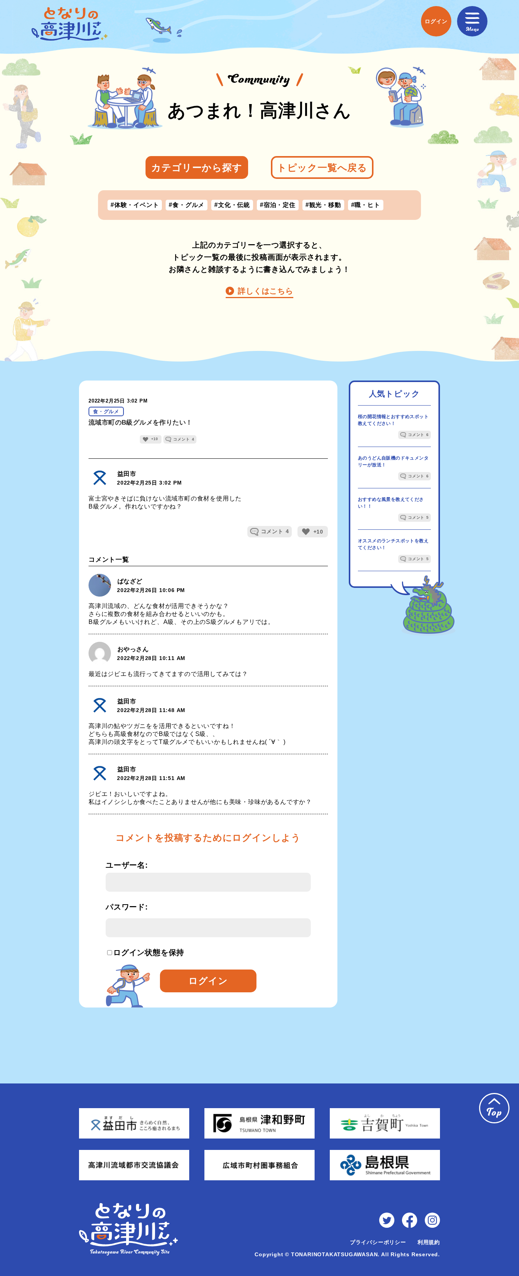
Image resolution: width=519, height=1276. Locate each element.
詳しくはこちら (265, 291)
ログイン (208, 981)
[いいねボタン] (145, 439)
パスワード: (127, 907)
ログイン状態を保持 (139, 952)
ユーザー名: (127, 865)
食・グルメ (106, 411)
